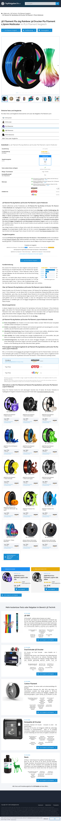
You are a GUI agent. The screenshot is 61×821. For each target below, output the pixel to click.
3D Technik (27, 613)
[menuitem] (2, 13)
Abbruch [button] (46, 819)
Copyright (3, 804)
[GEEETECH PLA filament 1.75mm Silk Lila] (7, 577)
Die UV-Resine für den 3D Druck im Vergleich (33, 772)
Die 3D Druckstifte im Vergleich (33, 630)
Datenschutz (13, 819)
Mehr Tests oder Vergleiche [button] (10, 138)
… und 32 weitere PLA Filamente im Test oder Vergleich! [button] (30, 254)
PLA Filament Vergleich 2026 (47, 231)
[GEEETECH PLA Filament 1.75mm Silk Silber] (37, 577)
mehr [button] (46, 179)
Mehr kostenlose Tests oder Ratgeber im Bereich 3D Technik (30, 607)
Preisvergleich (42, 229)
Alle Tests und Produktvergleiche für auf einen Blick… (30, 786)
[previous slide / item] (3, 65)
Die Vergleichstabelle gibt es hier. (45, 391)
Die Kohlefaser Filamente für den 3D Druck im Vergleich (33, 698)
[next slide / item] (58, 65)
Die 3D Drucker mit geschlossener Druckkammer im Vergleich (32, 738)
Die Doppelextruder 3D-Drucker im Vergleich (32, 664)
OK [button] (54, 819)
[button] (11, 30)
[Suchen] (57, 3)
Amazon (19, 352)
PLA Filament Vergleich (35, 24)
